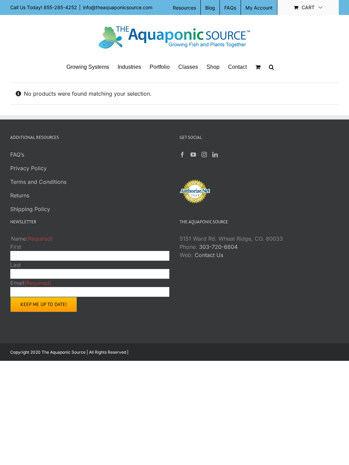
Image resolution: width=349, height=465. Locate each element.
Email (30, 282)
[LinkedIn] (215, 154)
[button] (271, 67)
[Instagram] (204, 154)
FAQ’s (17, 154)
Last (15, 264)
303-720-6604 (218, 246)
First (15, 246)
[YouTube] (193, 154)
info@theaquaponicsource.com (117, 7)
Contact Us (209, 255)
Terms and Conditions (38, 181)
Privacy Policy (28, 168)
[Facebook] (182, 154)
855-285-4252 (60, 7)
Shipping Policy (30, 209)
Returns (19, 195)
